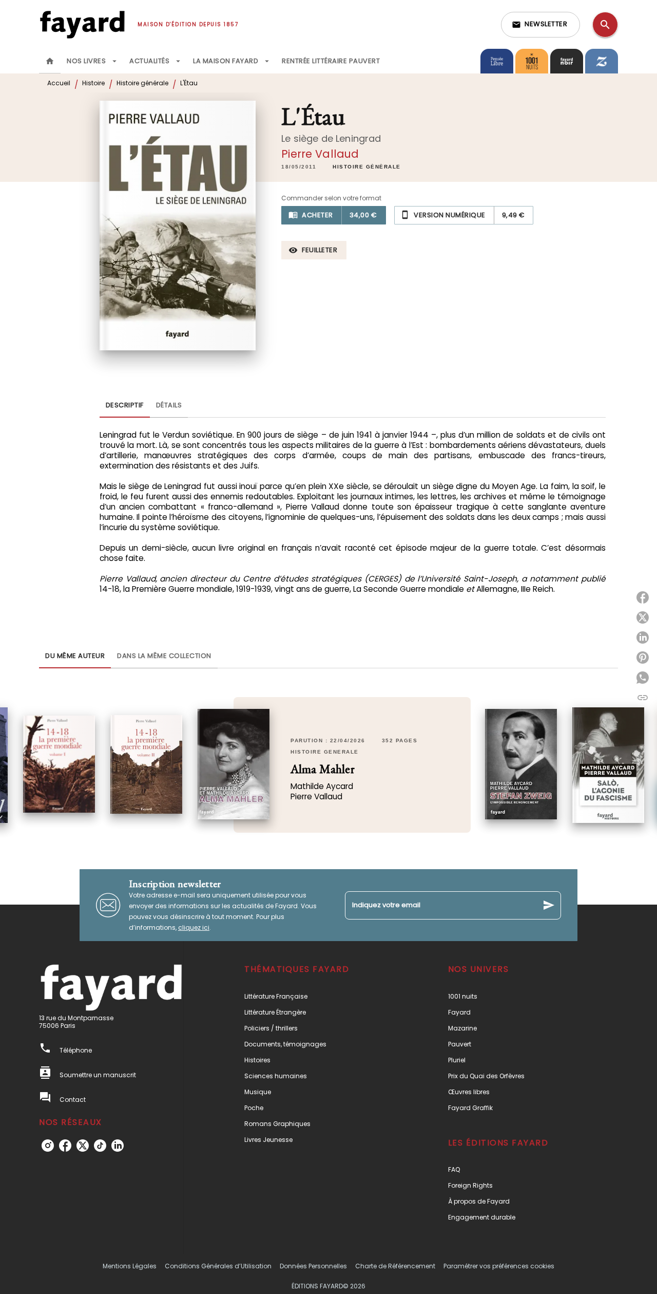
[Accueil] (82, 24)
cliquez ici (193, 927)
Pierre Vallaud (320, 153)
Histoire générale (142, 83)
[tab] (50, 61)
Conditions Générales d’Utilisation (218, 1266)
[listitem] (47, 1145)
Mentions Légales (130, 1266)
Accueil (58, 83)
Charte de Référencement (395, 1266)
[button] (540, 24)
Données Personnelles (313, 1266)
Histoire (93, 83)
